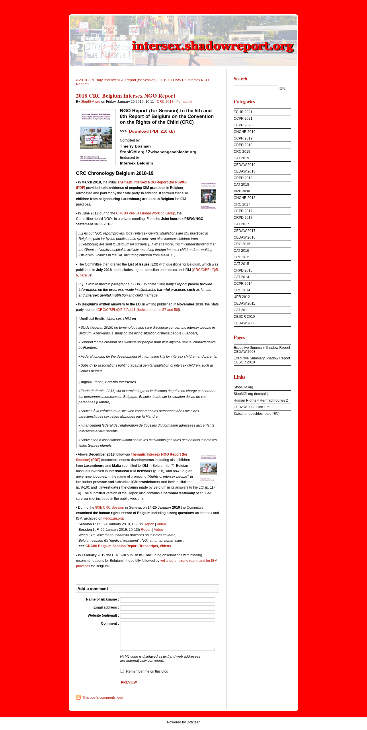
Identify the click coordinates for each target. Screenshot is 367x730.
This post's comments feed (102, 698)
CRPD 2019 (243, 145)
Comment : (110, 623)
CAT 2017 (241, 224)
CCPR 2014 (243, 284)
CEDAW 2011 (244, 303)
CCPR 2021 (243, 119)
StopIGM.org (90, 102)
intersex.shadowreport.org (183, 40)
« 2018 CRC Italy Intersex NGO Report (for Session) (116, 80)
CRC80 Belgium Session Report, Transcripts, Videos (128, 546)
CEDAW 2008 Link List (251, 407)
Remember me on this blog (147, 671)
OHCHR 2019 (244, 132)
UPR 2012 (242, 297)
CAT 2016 (241, 251)
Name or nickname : (102, 599)
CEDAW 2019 (244, 165)
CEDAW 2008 (244, 323)
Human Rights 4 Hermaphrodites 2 (261, 400)
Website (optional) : (103, 615)
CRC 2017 (242, 204)
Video (161, 524)
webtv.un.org (113, 518)
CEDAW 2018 (244, 171)
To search (357, 4)
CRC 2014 (242, 290)
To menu (340, 4)
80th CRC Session (109, 508)
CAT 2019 (241, 158)
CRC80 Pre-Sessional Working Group (145, 213)
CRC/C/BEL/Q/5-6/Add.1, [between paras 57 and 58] (138, 310)
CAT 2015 (241, 264)
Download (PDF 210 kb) (152, 131)
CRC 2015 (242, 257)
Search (240, 78)
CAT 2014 (241, 277)
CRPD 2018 (243, 178)
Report (149, 524)
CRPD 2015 (243, 270)
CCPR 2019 (243, 138)
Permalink (184, 102)
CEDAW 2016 (244, 237)
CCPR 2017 (243, 211)
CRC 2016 (242, 244)
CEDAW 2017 (244, 231)
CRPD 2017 (243, 218)
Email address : (106, 607)
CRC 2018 (165, 102)
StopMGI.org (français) (251, 394)
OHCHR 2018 (244, 198)
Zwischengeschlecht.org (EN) (257, 414)
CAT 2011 (241, 310)
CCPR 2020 (243, 125)
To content (323, 4)
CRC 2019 (242, 152)
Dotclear (193, 722)
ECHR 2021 (243, 112)
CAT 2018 (241, 185)
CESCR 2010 (244, 317)
